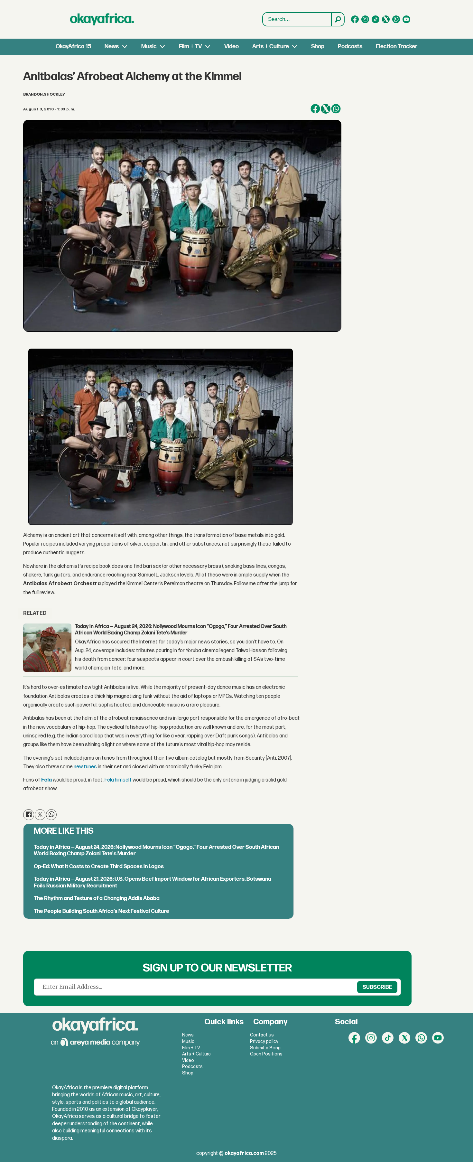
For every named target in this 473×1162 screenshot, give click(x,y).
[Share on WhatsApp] (336, 109)
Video (231, 46)
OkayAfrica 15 (73, 46)
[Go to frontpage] (102, 19)
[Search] (337, 19)
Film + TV (190, 46)
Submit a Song (265, 1048)
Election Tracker (396, 46)
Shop (317, 46)
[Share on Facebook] (315, 109)
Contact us (262, 1035)
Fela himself (118, 780)
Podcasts (350, 46)
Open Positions (266, 1054)
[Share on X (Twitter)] (325, 109)
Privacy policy (264, 1041)
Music (149, 46)
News (112, 46)
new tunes (85, 767)
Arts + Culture (270, 46)
